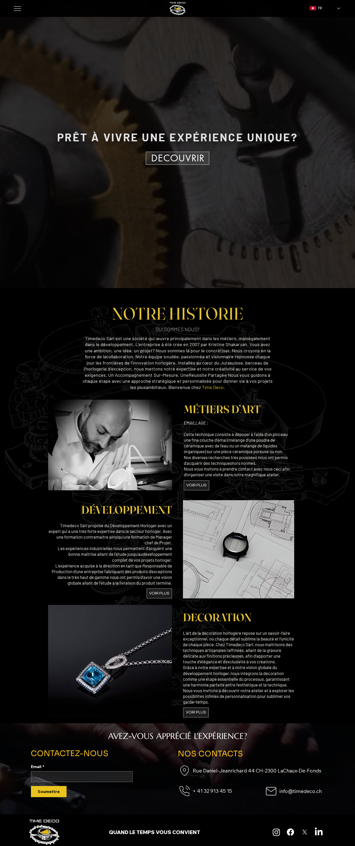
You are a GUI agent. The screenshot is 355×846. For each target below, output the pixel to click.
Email (37, 766)
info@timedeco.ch (300, 791)
